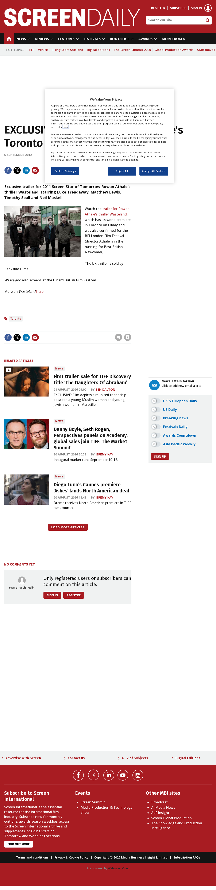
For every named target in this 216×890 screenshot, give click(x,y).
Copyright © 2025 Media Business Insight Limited (130, 857)
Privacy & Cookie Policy (71, 857)
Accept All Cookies (153, 171)
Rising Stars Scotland (67, 50)
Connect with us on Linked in (108, 775)
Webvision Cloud (119, 868)
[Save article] (127, 337)
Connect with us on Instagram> (137, 775)
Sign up (160, 456)
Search (207, 20)
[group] (172, 38)
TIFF (31, 50)
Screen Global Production (171, 818)
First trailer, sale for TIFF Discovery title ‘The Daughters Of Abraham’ (92, 380)
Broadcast (159, 802)
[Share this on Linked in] (26, 170)
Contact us (76, 758)
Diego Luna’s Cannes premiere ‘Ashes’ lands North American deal (91, 488)
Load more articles (67, 527)
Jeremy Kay (104, 454)
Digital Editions (188, 758)
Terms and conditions (32, 857)
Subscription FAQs (186, 857)
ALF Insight (160, 812)
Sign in (196, 8)
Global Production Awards (174, 50)
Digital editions (98, 50)
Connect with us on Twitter (93, 775)
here (39, 291)
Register (158, 8)
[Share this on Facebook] (8, 170)
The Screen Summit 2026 (132, 50)
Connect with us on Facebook (78, 775)
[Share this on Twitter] (17, 170)
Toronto (15, 318)
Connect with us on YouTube (122, 775)
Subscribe (178, 8)
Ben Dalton (105, 389)
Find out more (19, 844)
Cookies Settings (65, 171)
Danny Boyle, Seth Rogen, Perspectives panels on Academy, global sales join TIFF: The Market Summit (91, 438)
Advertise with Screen (23, 758)
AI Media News (163, 807)
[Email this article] (35, 170)
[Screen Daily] (72, 25)
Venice (43, 50)
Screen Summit (93, 802)
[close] (131, 329)
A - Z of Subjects (135, 758)
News (59, 368)
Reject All (122, 171)
